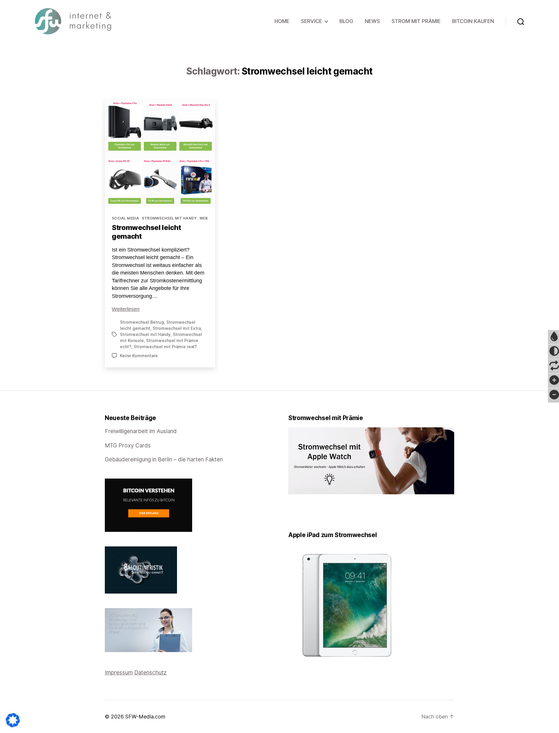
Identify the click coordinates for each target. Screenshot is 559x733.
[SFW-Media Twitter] (294, 512)
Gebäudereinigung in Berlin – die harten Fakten (164, 459)
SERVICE (311, 21)
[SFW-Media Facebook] (290, 512)
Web (203, 218)
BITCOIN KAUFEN (473, 21)
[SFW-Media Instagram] (302, 512)
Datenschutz (150, 672)
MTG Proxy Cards (128, 445)
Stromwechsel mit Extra (177, 328)
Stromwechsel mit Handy (169, 218)
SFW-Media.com (145, 716)
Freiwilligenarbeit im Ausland (141, 431)
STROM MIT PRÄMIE (416, 21)
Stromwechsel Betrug (142, 322)
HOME (282, 21)
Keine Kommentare (139, 355)
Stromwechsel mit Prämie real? (165, 346)
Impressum (119, 672)
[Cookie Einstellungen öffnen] (13, 720)
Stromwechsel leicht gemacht (146, 231)
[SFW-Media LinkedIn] (298, 512)
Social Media (125, 218)
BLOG (346, 21)
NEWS (372, 21)
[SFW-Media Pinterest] (307, 512)
